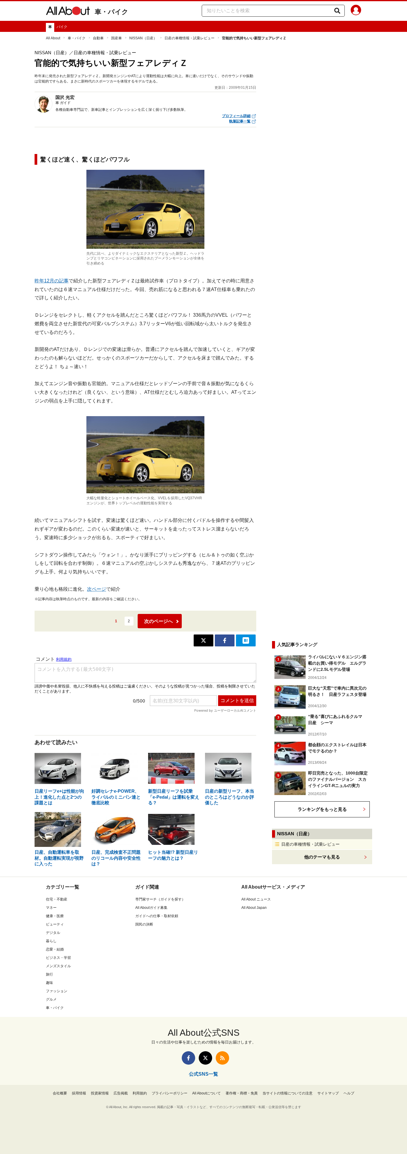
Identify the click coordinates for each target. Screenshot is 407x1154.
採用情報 (79, 1093)
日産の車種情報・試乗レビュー (189, 38)
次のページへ (158, 621)
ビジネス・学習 (58, 958)
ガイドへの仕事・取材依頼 (156, 916)
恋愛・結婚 (55, 949)
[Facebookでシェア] (224, 640)
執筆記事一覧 (240, 121)
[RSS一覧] (222, 1058)
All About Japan (254, 908)
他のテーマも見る (322, 856)
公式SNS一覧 (203, 1074)
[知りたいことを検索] (337, 11)
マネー (51, 908)
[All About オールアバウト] (68, 12)
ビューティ (55, 924)
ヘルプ (349, 1093)
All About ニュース (256, 899)
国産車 (116, 38)
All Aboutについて (206, 1093)
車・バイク (111, 11)
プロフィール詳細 (236, 116)
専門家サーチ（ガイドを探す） (160, 899)
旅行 (49, 974)
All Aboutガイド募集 (151, 908)
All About (53, 38)
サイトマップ (328, 1093)
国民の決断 (144, 924)
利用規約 (140, 1093)
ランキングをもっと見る (322, 809)
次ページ (96, 589)
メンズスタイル (58, 966)
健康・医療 (55, 916)
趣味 (49, 983)
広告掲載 (121, 1093)
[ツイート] (203, 640)
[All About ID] (356, 11)
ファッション (56, 991)
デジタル (53, 933)
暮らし (51, 941)
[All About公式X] (205, 1058)
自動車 (98, 38)
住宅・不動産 (56, 899)
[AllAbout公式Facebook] (188, 1058)
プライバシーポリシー (169, 1093)
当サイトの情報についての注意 (287, 1093)
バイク (62, 27)
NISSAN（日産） (143, 38)
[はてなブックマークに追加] (246, 640)
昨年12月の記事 (52, 280)
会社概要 (60, 1093)
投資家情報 (100, 1093)
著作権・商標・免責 (242, 1093)
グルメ (51, 999)
